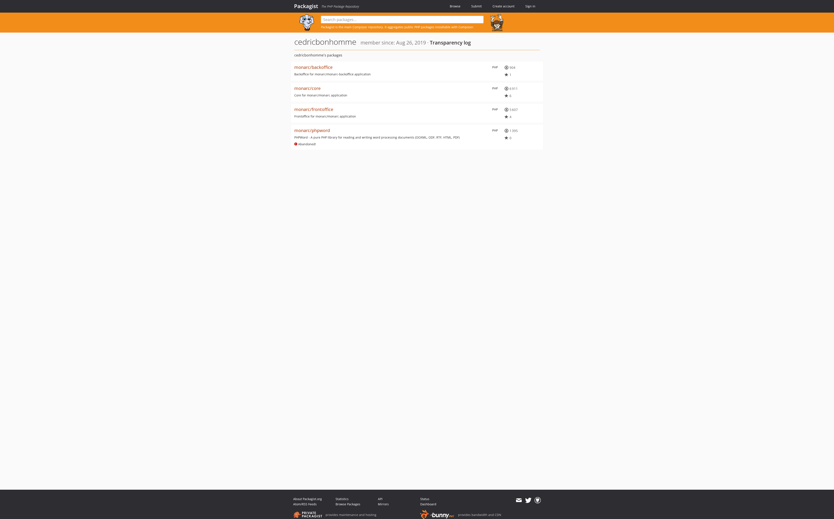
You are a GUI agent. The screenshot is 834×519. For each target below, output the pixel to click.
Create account (504, 6)
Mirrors (383, 504)
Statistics (342, 499)
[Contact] (519, 500)
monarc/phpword (312, 130)
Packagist (306, 6)
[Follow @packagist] (528, 500)
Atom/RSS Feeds (305, 504)
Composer (359, 27)
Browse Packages (348, 504)
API (380, 499)
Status (424, 499)
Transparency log (450, 42)
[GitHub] (537, 500)
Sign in (530, 6)
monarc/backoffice (313, 67)
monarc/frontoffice (313, 109)
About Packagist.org (307, 499)
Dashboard (428, 504)
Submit (476, 6)
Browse (455, 6)
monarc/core (307, 88)
